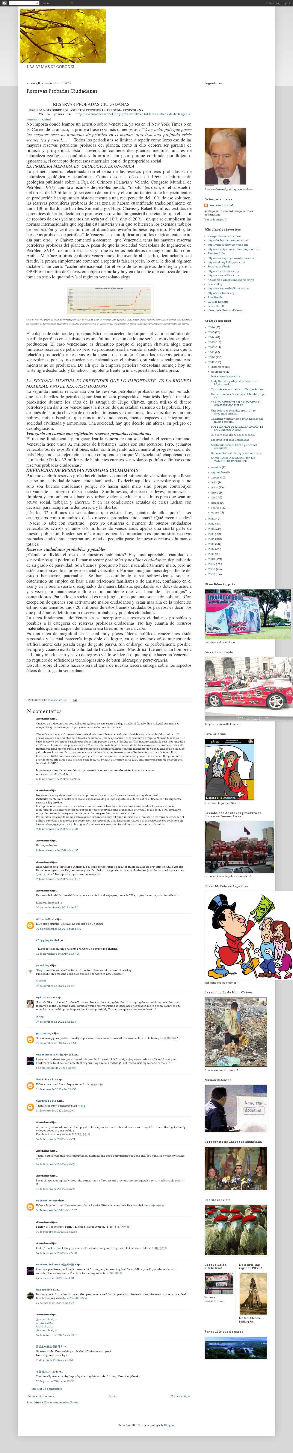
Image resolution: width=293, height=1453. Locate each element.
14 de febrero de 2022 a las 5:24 (55, 1188)
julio (214, 482)
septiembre (218, 472)
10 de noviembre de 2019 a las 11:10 (58, 928)
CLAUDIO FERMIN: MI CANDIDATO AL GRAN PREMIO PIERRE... (236, 404)
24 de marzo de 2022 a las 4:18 (55, 1278)
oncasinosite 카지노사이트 (53, 1054)
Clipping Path (46, 940)
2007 (212, 574)
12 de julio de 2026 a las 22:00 (55, 1381)
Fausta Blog (215, 284)
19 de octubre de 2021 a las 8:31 (56, 985)
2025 (211, 332)
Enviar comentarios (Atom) (61, 1402)
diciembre (218, 366)
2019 (211, 362)
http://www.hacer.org (221, 293)
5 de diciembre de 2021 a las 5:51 (56, 1067)
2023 (211, 342)
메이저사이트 (121, 1226)
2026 (212, 327)
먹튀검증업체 (159, 1248)
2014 (211, 539)
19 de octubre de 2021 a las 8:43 (56, 1043)
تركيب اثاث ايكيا (44, 1326)
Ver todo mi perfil (215, 219)
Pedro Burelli (216, 306)
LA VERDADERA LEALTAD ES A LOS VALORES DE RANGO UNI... (233, 459)
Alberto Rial (45, 919)
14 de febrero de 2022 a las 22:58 (56, 1231)
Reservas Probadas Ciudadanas (230, 439)
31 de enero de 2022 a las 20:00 (56, 1089)
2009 (212, 564)
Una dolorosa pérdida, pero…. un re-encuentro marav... (234, 412)
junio (215, 487)
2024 (211, 337)
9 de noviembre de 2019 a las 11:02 (58, 879)
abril (214, 497)
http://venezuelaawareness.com (228, 244)
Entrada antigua (180, 1396)
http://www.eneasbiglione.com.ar (228, 288)
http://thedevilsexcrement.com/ (228, 240)
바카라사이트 (156, 1205)
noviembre (218, 371)
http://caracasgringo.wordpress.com (231, 258)
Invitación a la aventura (225, 376)
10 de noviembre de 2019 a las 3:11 (58, 907)
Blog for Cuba (216, 253)
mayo (215, 492)
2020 (212, 357)
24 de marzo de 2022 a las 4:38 (55, 1302)
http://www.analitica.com (223, 271)
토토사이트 (164, 1062)
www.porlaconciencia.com (225, 236)
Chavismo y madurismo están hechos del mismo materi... (237, 420)
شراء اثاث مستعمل (46, 1319)
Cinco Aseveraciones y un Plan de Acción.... (238, 389)
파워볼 (82, 1105)
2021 (211, 352)
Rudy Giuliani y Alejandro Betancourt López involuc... (234, 383)
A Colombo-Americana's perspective (231, 279)
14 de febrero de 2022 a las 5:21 (55, 1139)
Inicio (112, 1396)
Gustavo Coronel (221, 205)
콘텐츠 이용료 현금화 (48, 1346)
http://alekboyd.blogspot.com (226, 262)
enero (215, 512)
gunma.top (43, 1033)
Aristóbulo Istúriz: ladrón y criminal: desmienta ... (234, 446)
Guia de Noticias (218, 301)
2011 (211, 554)
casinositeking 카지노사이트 (55, 1264)
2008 (212, 569)
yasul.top (43, 965)
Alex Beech (215, 297)
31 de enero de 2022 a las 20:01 (56, 1110)
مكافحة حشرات (44, 1322)
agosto (215, 477)
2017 (211, 523)
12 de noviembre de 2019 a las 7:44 (57, 953)
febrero (216, 507)
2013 (211, 544)
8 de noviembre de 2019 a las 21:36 (58, 778)
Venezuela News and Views (225, 310)
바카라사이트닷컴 (77, 1298)
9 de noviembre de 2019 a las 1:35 (57, 850)
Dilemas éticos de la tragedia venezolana (236, 453)
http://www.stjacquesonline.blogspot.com (234, 249)
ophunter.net (45, 997)
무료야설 (41, 980)
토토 (38, 1159)
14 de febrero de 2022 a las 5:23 (55, 1164)
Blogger (169, 1425)
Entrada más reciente (40, 1396)
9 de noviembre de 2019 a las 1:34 (57, 829)
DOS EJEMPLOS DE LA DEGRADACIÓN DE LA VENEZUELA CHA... (237, 428)
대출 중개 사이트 (45, 1371)
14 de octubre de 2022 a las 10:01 (57, 1335)
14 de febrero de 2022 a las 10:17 (56, 1210)
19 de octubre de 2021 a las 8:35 (56, 1021)
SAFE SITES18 (46, 1079)
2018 (211, 519)
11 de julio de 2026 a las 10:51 (54, 1360)
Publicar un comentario (47, 1388)
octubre (216, 467)
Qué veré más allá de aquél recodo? (233, 434)
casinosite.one (47, 1200)
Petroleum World (219, 266)
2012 (211, 549)
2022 (211, 347)
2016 (211, 529)
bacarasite (44, 1289)
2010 (212, 559)
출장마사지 (170, 1038)
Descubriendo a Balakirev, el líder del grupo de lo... (238, 396)
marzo (215, 502)
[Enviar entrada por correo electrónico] (74, 700)
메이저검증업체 (81, 1134)
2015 (211, 534)
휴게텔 (40, 1016)
